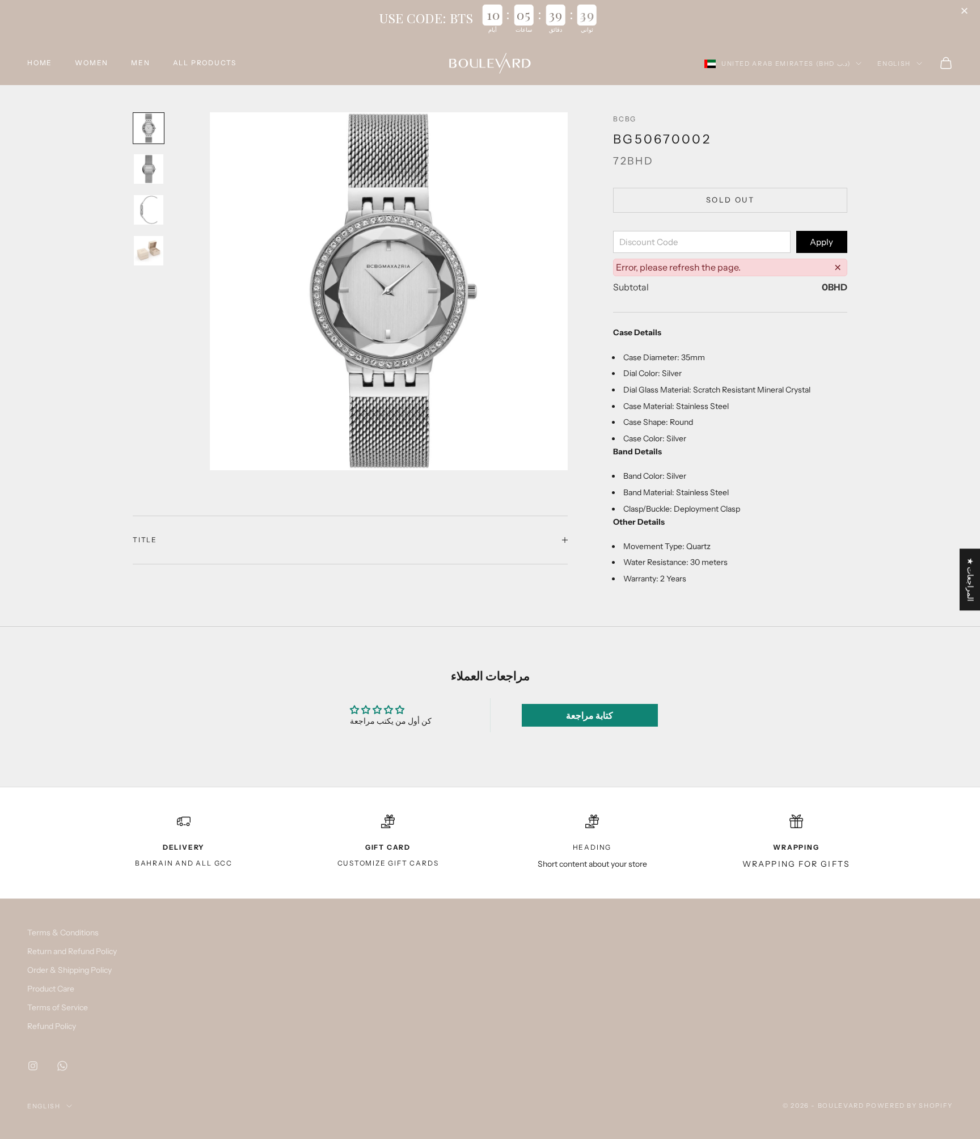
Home (39, 62)
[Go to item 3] (148, 210)
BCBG (624, 119)
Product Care (50, 989)
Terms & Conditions (63, 932)
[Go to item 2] (148, 169)
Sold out (730, 199)
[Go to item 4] (148, 251)
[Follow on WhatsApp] (62, 1065)
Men (140, 62)
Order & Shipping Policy (69, 970)
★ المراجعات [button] (970, 579)
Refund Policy (51, 1026)
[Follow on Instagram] (33, 1065)
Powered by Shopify (909, 1106)
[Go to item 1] (148, 128)
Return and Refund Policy (72, 951)
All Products (205, 62)
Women (91, 62)
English (894, 64)
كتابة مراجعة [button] (589, 715)
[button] (966, 11)
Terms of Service (57, 1007)
